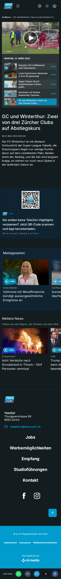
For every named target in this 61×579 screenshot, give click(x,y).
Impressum (25, 542)
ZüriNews (6, 17)
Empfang (30, 458)
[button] (28, 574)
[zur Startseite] (8, 6)
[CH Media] (30, 560)
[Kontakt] (54, 6)
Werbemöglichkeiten (30, 447)
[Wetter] (47, 6)
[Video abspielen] (30, 38)
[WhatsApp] (18, 574)
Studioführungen (30, 469)
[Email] (37, 574)
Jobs (30, 437)
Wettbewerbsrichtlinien (45, 542)
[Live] (40, 6)
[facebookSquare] (24, 496)
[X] (46, 574)
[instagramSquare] (37, 496)
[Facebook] (55, 574)
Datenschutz (10, 542)
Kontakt (30, 480)
